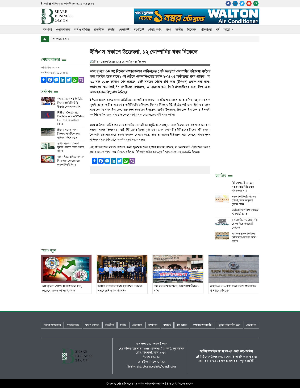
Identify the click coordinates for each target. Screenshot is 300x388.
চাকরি (111, 29)
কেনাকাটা (124, 29)
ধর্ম (217, 29)
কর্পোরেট (139, 29)
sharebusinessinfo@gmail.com (156, 366)
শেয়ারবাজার (62, 39)
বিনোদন (192, 29)
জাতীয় (179, 29)
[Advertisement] (237, 116)
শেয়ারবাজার (63, 29)
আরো (227, 29)
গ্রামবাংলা (206, 29)
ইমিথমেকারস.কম (184, 383)
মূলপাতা (47, 29)
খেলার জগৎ (154, 29)
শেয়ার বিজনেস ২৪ (127, 383)
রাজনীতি (99, 29)
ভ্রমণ (168, 29)
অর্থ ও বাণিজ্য (82, 29)
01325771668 (157, 362)
